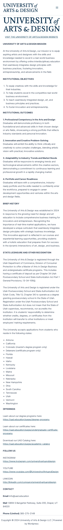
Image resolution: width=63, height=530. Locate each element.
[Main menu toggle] (57, 8)
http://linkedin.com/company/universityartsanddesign (29, 482)
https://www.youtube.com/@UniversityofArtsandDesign (31, 471)
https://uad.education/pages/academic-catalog (26, 444)
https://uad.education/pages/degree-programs (26, 419)
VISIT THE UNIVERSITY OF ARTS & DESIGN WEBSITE (31, 37)
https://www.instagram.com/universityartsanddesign (29, 461)
